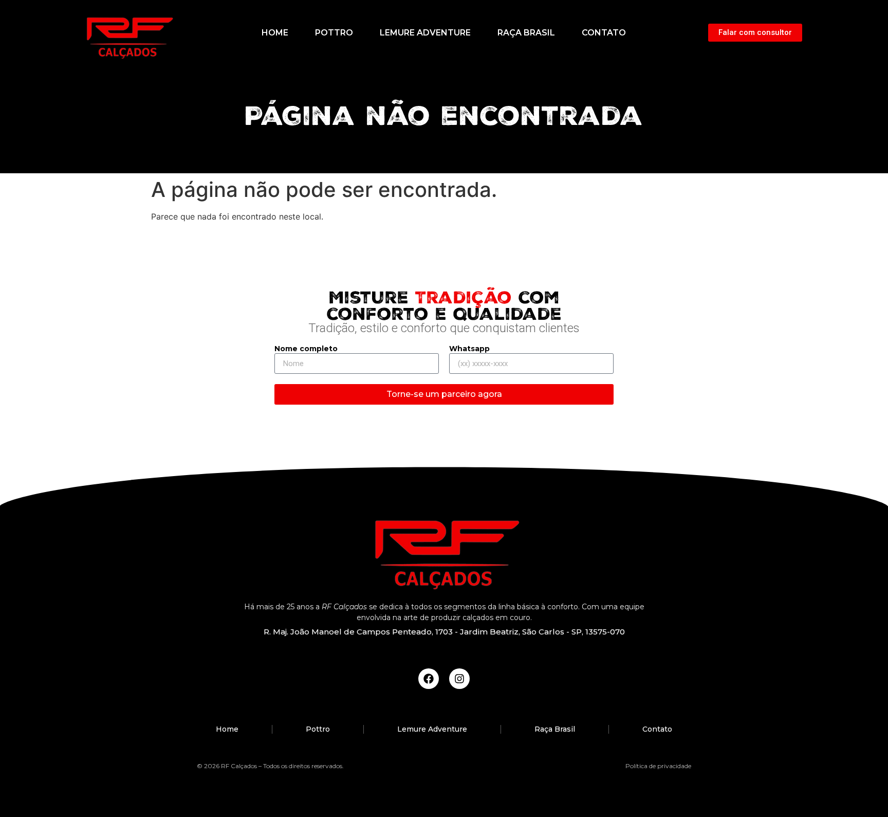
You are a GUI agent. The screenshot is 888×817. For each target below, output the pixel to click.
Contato (604, 33)
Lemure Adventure (425, 33)
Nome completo (306, 349)
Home (275, 33)
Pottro (334, 33)
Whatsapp (469, 349)
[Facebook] (428, 678)
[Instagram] (459, 678)
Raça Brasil (526, 33)
